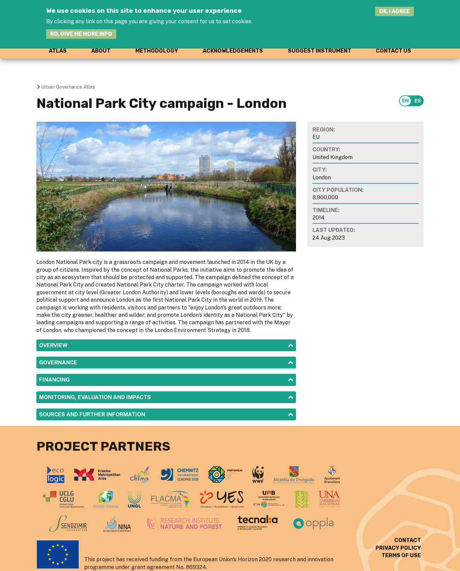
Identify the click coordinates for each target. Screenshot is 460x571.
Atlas (58, 51)
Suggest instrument (319, 51)
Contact (407, 540)
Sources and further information (92, 414)
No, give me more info (81, 34)
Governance (58, 362)
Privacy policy (398, 548)
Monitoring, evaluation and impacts (95, 397)
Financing (54, 380)
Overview (53, 345)
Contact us (393, 51)
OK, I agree (394, 11)
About (100, 51)
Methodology (156, 51)
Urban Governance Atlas (68, 87)
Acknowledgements (233, 51)
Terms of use (401, 555)
